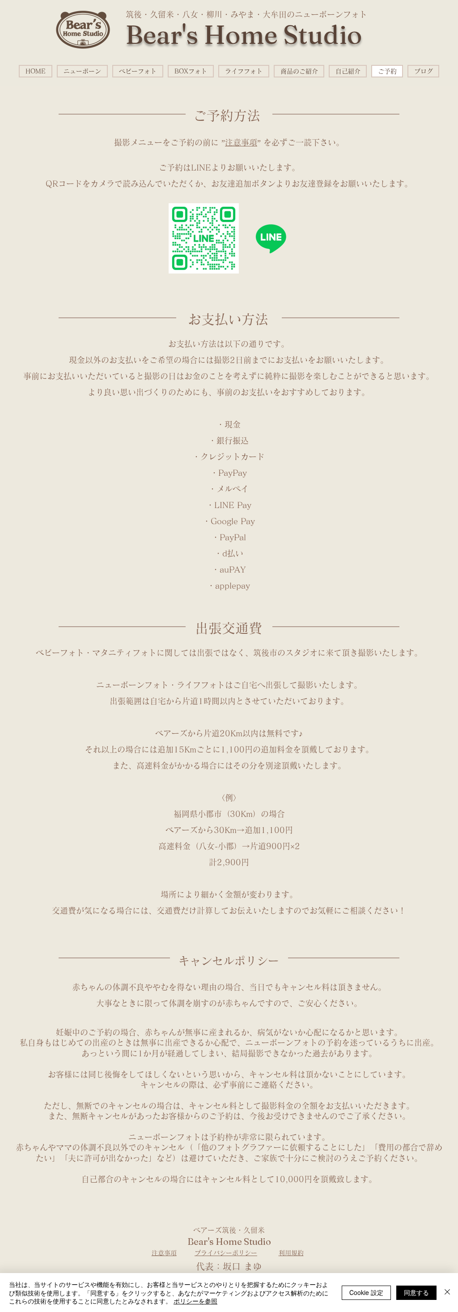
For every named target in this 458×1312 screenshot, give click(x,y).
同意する (416, 1292)
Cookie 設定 (366, 1292)
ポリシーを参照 (195, 1300)
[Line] (271, 238)
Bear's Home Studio (243, 34)
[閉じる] (447, 1292)
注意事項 (241, 142)
